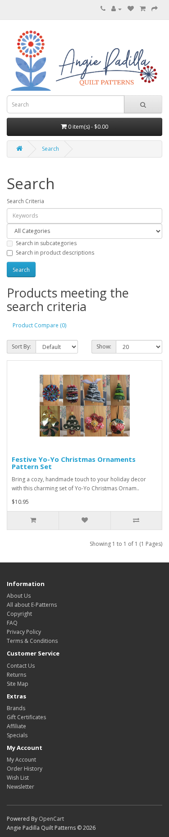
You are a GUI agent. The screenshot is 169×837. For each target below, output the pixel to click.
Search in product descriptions (55, 252)
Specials (17, 735)
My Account (21, 759)
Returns (16, 675)
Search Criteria (25, 201)
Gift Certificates (26, 717)
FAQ (12, 623)
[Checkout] (154, 9)
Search (50, 149)
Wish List (18, 777)
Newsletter (20, 786)
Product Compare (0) (39, 325)
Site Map (17, 684)
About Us (19, 596)
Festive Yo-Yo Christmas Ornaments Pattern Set (74, 463)
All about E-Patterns (32, 605)
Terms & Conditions (32, 641)
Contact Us (21, 666)
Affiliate (16, 726)
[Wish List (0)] (131, 9)
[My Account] (116, 9)
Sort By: (21, 346)
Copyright (19, 614)
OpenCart (51, 819)
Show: (103, 346)
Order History (24, 768)
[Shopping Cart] (143, 9)
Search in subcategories (46, 243)
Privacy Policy (24, 632)
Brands (16, 708)
